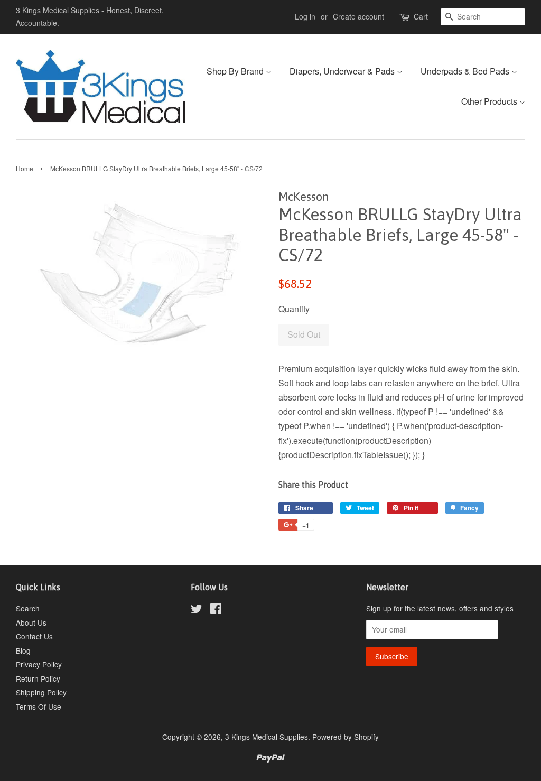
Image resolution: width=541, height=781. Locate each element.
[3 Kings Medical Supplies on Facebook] (216, 610)
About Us (31, 622)
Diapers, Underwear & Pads (343, 71)
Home (24, 168)
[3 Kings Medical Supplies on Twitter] (196, 610)
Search (28, 608)
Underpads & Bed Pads (466, 71)
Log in (305, 16)
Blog (23, 650)
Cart (421, 16)
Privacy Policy (39, 664)
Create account (358, 16)
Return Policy (38, 678)
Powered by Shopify (345, 736)
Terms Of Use (38, 706)
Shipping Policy (41, 692)
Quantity (294, 309)
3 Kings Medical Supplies (266, 736)
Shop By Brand (236, 71)
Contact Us (34, 636)
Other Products (490, 101)
